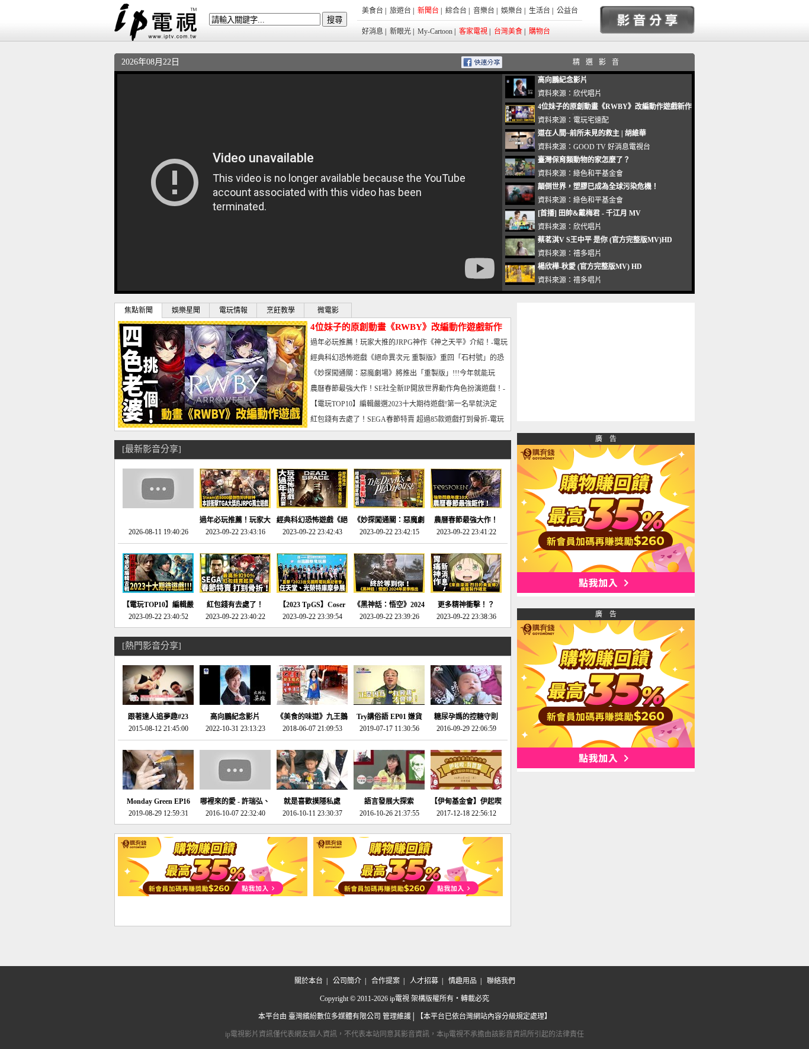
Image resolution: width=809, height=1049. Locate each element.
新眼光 (400, 31)
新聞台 (428, 11)
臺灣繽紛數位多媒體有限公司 (334, 1016)
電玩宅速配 (591, 120)
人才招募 (424, 981)
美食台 (372, 11)
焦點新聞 (138, 310)
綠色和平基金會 (598, 173)
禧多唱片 (587, 253)
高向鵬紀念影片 (563, 80)
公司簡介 (347, 981)
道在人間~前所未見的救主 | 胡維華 (592, 133)
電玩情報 (233, 310)
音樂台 (484, 11)
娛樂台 (511, 11)
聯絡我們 (501, 981)
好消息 (372, 31)
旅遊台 (400, 11)
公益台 (567, 11)
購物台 (539, 31)
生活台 (539, 11)
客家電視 (473, 31)
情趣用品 (462, 981)
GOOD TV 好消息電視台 (611, 147)
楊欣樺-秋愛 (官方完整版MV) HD (590, 266)
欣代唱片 (587, 93)
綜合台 (456, 11)
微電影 (328, 310)
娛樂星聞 (186, 310)
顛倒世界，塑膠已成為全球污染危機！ (598, 186)
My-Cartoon (435, 31)
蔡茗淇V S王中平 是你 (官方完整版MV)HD (605, 240)
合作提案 (385, 981)
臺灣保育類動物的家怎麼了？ (584, 160)
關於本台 (308, 981)
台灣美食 (508, 31)
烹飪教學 (281, 310)
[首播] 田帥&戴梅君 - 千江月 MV (589, 213)
